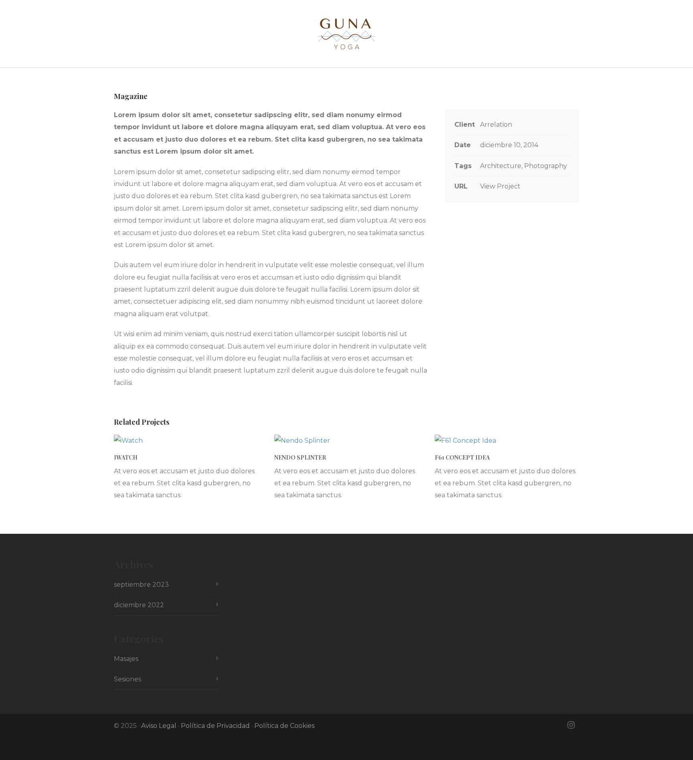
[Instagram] (571, 725)
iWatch (126, 457)
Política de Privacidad (215, 726)
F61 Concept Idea (462, 457)
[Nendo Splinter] (346, 441)
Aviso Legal (158, 726)
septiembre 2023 (141, 584)
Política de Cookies (284, 726)
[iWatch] (186, 441)
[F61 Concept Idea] (507, 441)
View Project (500, 186)
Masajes (126, 659)
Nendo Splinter (300, 457)
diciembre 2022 (139, 605)
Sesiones (127, 679)
